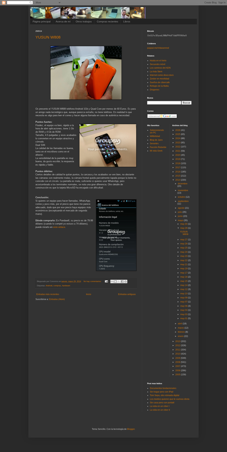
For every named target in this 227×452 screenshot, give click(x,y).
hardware (66, 286)
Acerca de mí (63, 21)
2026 (178, 130)
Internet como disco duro (162, 75)
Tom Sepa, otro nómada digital (164, 395)
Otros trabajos (84, 21)
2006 (178, 370)
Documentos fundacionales (163, 388)
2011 (178, 349)
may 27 (184, 239)
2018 (178, 163)
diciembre (182, 183)
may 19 (184, 268)
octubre (182, 197)
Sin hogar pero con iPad (161, 392)
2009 (178, 358)
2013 (178, 341)
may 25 (184, 248)
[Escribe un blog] (115, 281)
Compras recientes (107, 21)
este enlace (59, 227)
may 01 (184, 318)
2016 (178, 171)
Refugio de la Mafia (159, 86)
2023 (178, 142)
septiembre (183, 201)
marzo (181, 328)
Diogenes (154, 89)
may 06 (184, 306)
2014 (178, 180)
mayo (181, 220)
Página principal (42, 21)
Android (49, 286)
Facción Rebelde (158, 147)
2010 (178, 354)
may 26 (184, 243)
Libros (126, 21)
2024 (178, 138)
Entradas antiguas (127, 294)
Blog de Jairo (156, 140)
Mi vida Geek (156, 151)
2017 (178, 167)
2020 (178, 155)
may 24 (184, 252)
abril (180, 323)
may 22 (184, 260)
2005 (178, 374)
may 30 (184, 224)
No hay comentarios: (93, 281)
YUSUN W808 (47, 37)
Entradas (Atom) (57, 299)
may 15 (184, 281)
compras (57, 286)
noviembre (183, 190)
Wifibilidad (155, 136)
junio (180, 216)
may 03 (184, 314)
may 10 (184, 293)
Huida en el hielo (158, 60)
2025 (178, 134)
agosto (181, 208)
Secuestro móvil (157, 64)
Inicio (88, 294)
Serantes (154, 143)
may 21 (184, 264)
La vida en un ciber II (160, 410)
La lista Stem (156, 71)
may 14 (184, 285)
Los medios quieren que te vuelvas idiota (169, 399)
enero (181, 336)
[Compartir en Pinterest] (125, 281)
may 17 (184, 273)
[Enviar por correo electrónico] (112, 281)
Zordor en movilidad (159, 78)
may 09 (184, 297)
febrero (181, 332)
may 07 (184, 302)
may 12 (184, 289)
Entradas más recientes (47, 294)
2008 (178, 362)
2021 (178, 151)
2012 (178, 345)
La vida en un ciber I (159, 406)
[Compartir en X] (119, 281)
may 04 (184, 310)
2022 (178, 146)
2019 (178, 159)
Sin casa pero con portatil (162, 402)
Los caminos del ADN (160, 68)
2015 (178, 176)
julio (180, 212)
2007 (178, 366)
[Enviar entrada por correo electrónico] (106, 281)
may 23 (184, 256)
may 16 (184, 277)
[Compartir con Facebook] (122, 281)
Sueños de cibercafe (160, 82)
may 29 (184, 228)
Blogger (131, 429)
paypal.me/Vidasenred (158, 48)
